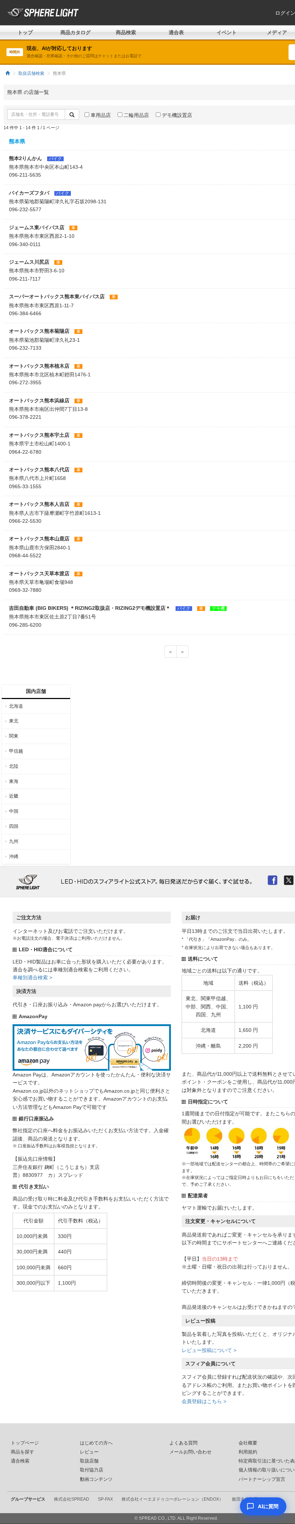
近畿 (13, 796)
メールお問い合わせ (190, 1452)
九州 (13, 841)
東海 (13, 781)
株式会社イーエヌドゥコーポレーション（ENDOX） (172, 1499)
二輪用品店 (135, 115)
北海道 (16, 706)
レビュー (89, 1452)
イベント (227, 32)
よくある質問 (183, 1443)
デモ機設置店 (176, 115)
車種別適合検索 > (32, 977)
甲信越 (16, 751)
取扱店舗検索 (31, 73)
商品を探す (22, 1452)
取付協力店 (91, 1470)
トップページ (25, 1443)
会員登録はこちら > (204, 1401)
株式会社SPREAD (71, 1499)
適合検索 (20, 1461)
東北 (13, 721)
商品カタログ (75, 32)
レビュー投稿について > (209, 1350)
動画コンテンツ (96, 1479)
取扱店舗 (89, 1461)
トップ (25, 32)
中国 (13, 811)
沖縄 (13, 856)
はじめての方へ (96, 1443)
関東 (13, 736)
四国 (13, 826)
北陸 (13, 766)
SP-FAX (105, 1499)
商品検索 (126, 32)
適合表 (176, 32)
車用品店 (100, 115)
